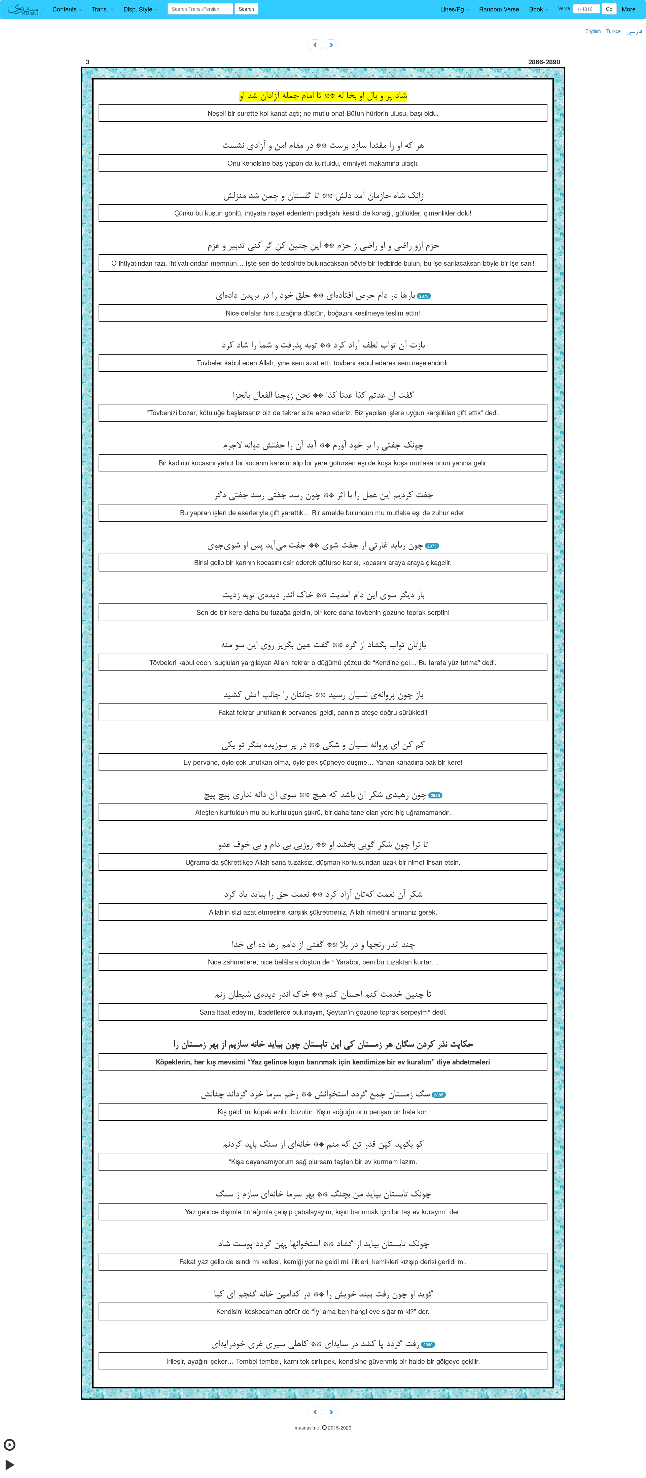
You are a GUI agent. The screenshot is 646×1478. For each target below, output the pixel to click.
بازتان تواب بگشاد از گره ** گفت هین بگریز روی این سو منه (323, 645)
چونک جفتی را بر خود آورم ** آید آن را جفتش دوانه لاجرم (323, 445)
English (593, 31)
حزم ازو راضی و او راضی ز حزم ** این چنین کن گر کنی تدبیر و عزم (323, 246)
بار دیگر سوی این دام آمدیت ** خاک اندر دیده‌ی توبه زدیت (323, 595)
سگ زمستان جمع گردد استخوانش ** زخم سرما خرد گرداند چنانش (315, 1094)
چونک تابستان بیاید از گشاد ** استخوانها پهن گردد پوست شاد (323, 1244)
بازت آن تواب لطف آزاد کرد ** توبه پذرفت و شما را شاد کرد (323, 345)
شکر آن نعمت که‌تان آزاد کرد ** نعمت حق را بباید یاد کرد (323, 895)
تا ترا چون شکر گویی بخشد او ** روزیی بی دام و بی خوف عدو (323, 845)
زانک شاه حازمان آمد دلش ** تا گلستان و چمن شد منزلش (323, 196)
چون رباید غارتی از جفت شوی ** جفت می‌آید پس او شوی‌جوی (315, 545)
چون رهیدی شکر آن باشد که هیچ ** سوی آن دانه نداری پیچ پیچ (315, 795)
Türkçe (613, 31)
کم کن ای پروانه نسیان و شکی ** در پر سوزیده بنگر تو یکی (323, 745)
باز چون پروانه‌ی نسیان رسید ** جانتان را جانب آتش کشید (323, 695)
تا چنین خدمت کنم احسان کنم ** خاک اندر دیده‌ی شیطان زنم (323, 995)
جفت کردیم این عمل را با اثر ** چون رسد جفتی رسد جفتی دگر (323, 495)
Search (246, 8)
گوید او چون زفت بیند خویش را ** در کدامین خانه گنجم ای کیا (323, 1294)
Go (609, 8)
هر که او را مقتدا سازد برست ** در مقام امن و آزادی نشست (323, 146)
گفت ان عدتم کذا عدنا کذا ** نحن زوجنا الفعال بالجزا (323, 396)
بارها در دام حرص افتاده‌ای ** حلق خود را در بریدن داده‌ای (315, 296)
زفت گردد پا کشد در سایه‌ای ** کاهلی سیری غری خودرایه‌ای (315, 1344)
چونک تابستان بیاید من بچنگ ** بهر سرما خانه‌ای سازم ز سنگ (323, 1194)
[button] (67, 9)
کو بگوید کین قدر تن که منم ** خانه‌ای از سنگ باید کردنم (323, 1145)
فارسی (634, 32)
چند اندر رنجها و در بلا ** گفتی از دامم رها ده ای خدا (323, 945)
